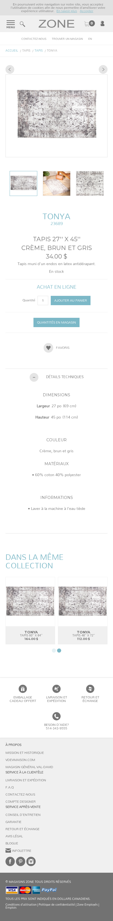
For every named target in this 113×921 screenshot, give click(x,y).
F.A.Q (9, 787)
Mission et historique (24, 752)
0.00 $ (89, 24)
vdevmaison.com (20, 760)
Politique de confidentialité (57, 904)
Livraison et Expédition (56, 699)
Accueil (11, 50)
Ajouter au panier (70, 300)
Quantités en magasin (56, 322)
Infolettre (21, 850)
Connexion (102, 23)
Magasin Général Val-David (29, 767)
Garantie (13, 822)
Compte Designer (20, 801)
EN (90, 39)
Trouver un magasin (67, 39)
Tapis (39, 50)
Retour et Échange (22, 829)
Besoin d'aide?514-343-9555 (56, 726)
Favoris (62, 347)
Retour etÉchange (90, 699)
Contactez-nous (33, 39)
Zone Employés (87, 904)
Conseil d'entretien (23, 814)
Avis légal (14, 836)
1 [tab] (54, 650)
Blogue (11, 843)
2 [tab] (59, 650)
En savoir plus (66, 11)
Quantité (29, 300)
